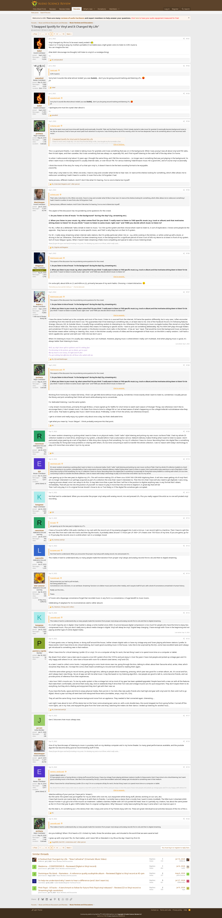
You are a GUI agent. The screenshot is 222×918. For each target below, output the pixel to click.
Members (113, 9)
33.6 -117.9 (42, 88)
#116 (188, 639)
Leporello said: (55, 617)
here (137, 18)
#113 (188, 546)
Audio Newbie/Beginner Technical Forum (67, 883)
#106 (188, 253)
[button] (94, 9)
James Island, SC (41, 484)
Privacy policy (177, 910)
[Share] (183, 38)
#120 (188, 819)
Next (68, 34)
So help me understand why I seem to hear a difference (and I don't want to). (73, 880)
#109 (188, 431)
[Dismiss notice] (189, 18)
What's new (87, 9)
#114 (188, 573)
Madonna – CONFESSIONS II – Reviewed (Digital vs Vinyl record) (67, 866)
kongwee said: (55, 550)
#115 (188, 613)
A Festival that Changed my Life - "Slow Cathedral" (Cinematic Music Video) (72, 859)
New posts (35, 13)
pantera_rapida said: (57, 772)
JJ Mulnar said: (55, 126)
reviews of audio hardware (73, 18)
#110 (188, 459)
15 (63, 34)
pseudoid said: (55, 98)
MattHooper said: (56, 258)
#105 (188, 190)
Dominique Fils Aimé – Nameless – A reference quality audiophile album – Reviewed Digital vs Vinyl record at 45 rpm (91, 873)
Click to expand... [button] (119, 144)
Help (185, 910)
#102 (188, 66)
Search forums (45, 13)
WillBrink (41, 861)
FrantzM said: (54, 578)
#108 (188, 365)
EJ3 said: (53, 523)
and (57, 60)
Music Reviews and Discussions (63, 861)
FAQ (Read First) (39, 9)
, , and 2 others (63, 607)
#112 (188, 518)
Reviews (52, 9)
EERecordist (181, 882)
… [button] (43, 34)
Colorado (43, 144)
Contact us (154, 910)
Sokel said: (53, 70)
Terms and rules (165, 910)
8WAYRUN (122, 916)
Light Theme (37, 910)
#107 (188, 292)
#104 (188, 121)
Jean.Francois (42, 868)
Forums (76, 9)
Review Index (64, 9)
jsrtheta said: (54, 194)
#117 (188, 716)
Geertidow (41, 883)
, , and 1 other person (66, 184)
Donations (102, 9)
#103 (188, 93)
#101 (188, 39)
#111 (188, 492)
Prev (35, 34)
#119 (188, 767)
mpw (183, 890)
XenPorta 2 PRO (102, 916)
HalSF (183, 868)
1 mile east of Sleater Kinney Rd (39, 317)
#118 (188, 741)
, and (60, 247)
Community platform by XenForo (98, 914)
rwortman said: (55, 464)
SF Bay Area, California (42, 601)
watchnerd (36, 30)
